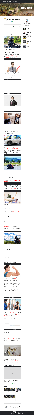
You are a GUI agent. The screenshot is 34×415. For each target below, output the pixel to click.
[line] (12, 21)
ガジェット (15, 411)
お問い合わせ (21, 411)
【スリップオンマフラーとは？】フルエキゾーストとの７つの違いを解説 (7, 400)
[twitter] (11, 21)
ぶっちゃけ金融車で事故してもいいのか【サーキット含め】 (28, 37)
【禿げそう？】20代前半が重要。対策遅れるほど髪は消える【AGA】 (28, 32)
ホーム (12, 411)
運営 (19, 411)
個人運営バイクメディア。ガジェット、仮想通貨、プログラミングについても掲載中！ (17, 413)
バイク (13, 411)
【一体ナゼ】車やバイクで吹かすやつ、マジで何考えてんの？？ (28, 41)
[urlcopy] (14, 21)
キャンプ (17, 411)
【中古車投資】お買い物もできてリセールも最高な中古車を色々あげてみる (28, 46)
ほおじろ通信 (17, 412)
